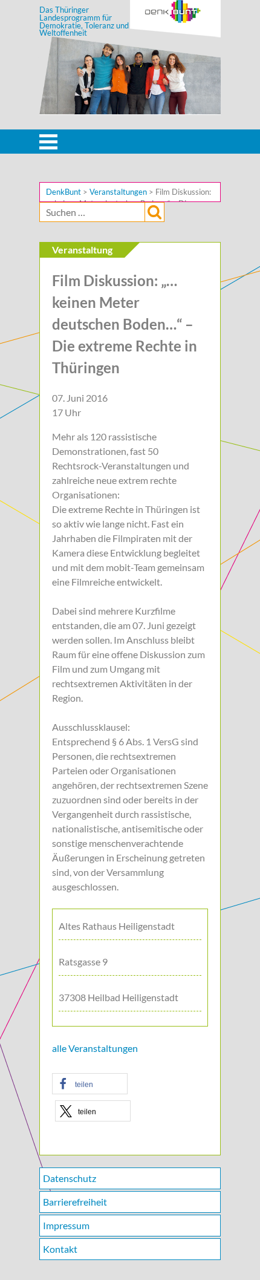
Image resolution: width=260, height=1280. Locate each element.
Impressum (66, 1225)
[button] (90, 1083)
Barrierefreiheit (75, 1201)
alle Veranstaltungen (95, 1048)
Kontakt (60, 1249)
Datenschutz (69, 1178)
